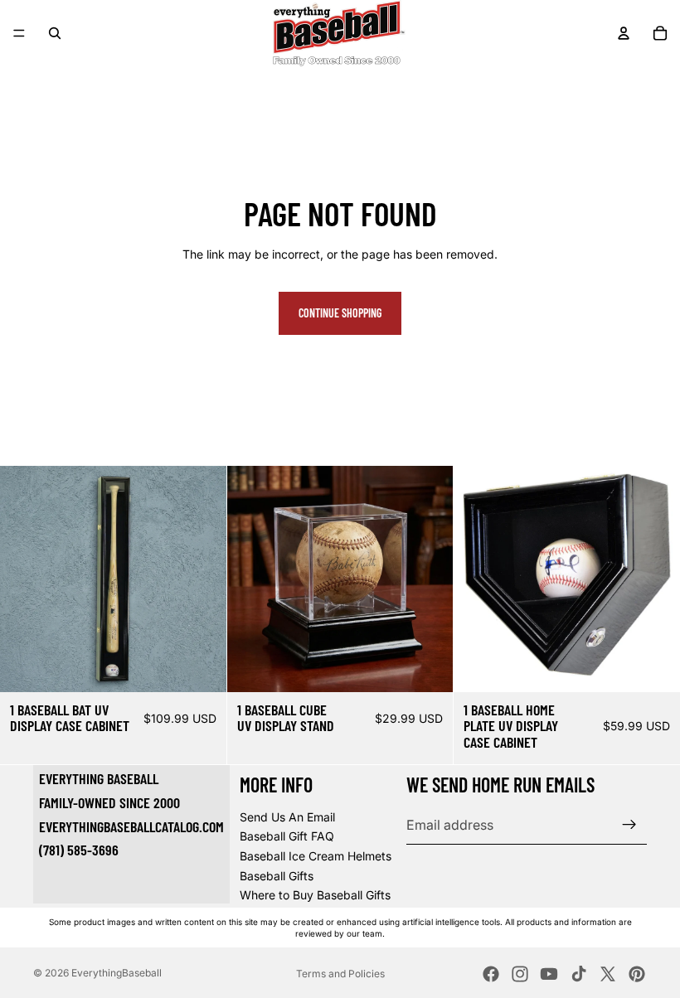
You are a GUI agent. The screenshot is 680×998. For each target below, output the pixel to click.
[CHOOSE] (201, 666)
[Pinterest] (637, 974)
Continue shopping (340, 313)
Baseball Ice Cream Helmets (315, 856)
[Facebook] (491, 974)
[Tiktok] (579, 974)
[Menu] (19, 33)
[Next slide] (201, 578)
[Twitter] (608, 974)
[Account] (623, 33)
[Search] (54, 33)
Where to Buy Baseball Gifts (315, 895)
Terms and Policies (340, 973)
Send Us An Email (287, 817)
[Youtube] (549, 974)
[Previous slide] (25, 578)
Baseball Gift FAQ (287, 836)
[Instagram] (520, 974)
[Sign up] (629, 824)
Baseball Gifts (276, 876)
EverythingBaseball (116, 973)
